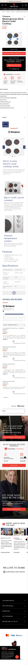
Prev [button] (3, 147)
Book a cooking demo (14, 509)
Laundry (15, 9)
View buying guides (5, 552)
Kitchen (10, 9)
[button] (26, 39)
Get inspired (16, 552)
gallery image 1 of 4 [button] (12, 156)
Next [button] (24, 147)
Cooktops (12, 11)
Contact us (15, 68)
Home (3, 11)
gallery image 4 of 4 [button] (15, 156)
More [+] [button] (5, 339)
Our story (6, 460)
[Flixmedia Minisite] (14, 125)
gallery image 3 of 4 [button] (14, 156)
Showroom (22, 9)
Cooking (5, 9)
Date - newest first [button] (10, 325)
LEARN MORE (14, 465)
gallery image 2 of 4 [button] (13, 156)
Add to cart (14, 49)
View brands (23, 460)
